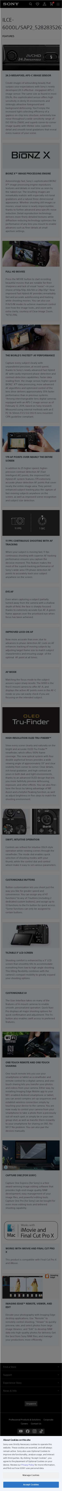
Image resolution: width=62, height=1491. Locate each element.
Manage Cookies (31, 1475)
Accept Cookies (31, 1484)
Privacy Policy (27, 1464)
